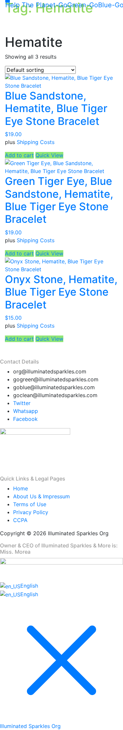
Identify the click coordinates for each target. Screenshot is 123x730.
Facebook (25, 419)
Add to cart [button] (19, 155)
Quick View (49, 155)
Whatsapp (25, 411)
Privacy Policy (30, 512)
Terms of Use (29, 504)
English (29, 585)
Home (20, 488)
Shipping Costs (35, 142)
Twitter (22, 403)
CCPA (20, 520)
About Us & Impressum (41, 496)
